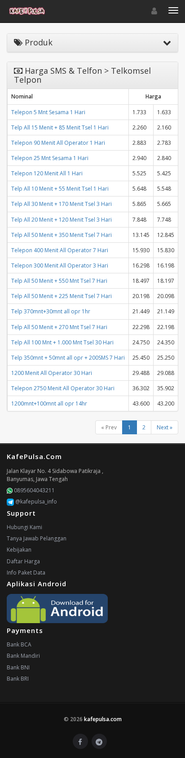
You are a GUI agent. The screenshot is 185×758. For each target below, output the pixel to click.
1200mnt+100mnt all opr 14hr (49, 403)
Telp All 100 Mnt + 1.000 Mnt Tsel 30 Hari (62, 342)
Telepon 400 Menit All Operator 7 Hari (59, 250)
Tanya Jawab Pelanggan (36, 538)
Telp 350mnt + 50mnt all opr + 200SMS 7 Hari (68, 357)
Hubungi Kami (24, 527)
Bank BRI (18, 678)
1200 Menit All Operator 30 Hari (51, 373)
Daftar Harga (23, 561)
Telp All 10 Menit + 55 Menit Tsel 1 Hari (60, 188)
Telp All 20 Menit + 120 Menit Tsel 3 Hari (61, 219)
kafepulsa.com (103, 719)
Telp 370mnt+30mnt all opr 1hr (50, 311)
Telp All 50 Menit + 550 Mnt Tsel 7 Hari (59, 281)
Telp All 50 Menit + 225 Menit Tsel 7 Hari (61, 296)
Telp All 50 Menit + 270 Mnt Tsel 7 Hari (59, 327)
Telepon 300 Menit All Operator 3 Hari (59, 265)
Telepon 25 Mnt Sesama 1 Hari (49, 158)
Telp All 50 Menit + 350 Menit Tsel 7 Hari (61, 235)
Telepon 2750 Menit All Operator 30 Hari (63, 388)
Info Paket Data (26, 572)
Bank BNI (18, 667)
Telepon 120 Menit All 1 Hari (47, 173)
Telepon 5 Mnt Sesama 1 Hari (48, 112)
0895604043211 (34, 490)
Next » (164, 427)
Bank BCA (19, 644)
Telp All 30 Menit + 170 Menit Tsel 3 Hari (61, 204)
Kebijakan (19, 549)
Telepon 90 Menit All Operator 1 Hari (58, 143)
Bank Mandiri (23, 656)
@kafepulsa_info (35, 501)
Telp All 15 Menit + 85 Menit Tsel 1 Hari (60, 127)
